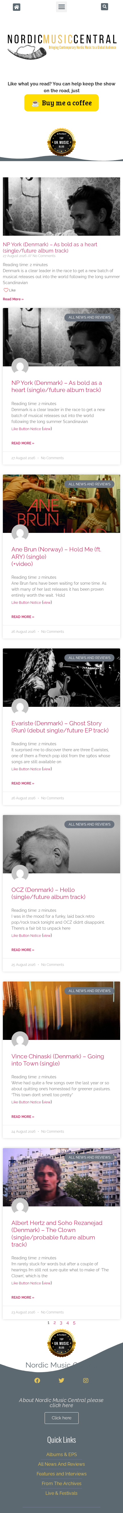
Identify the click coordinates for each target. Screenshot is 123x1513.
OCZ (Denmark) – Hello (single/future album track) (48, 893)
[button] (61, 6)
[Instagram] (86, 1380)
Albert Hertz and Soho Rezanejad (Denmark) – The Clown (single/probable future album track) (56, 1233)
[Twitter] (61, 1380)
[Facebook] (37, 1380)
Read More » (13, 299)
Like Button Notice (26, 429)
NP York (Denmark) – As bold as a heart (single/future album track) (50, 247)
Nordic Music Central (61, 1365)
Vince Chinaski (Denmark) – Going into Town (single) (57, 1060)
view (47, 429)
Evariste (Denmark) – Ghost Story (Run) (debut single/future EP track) (60, 727)
